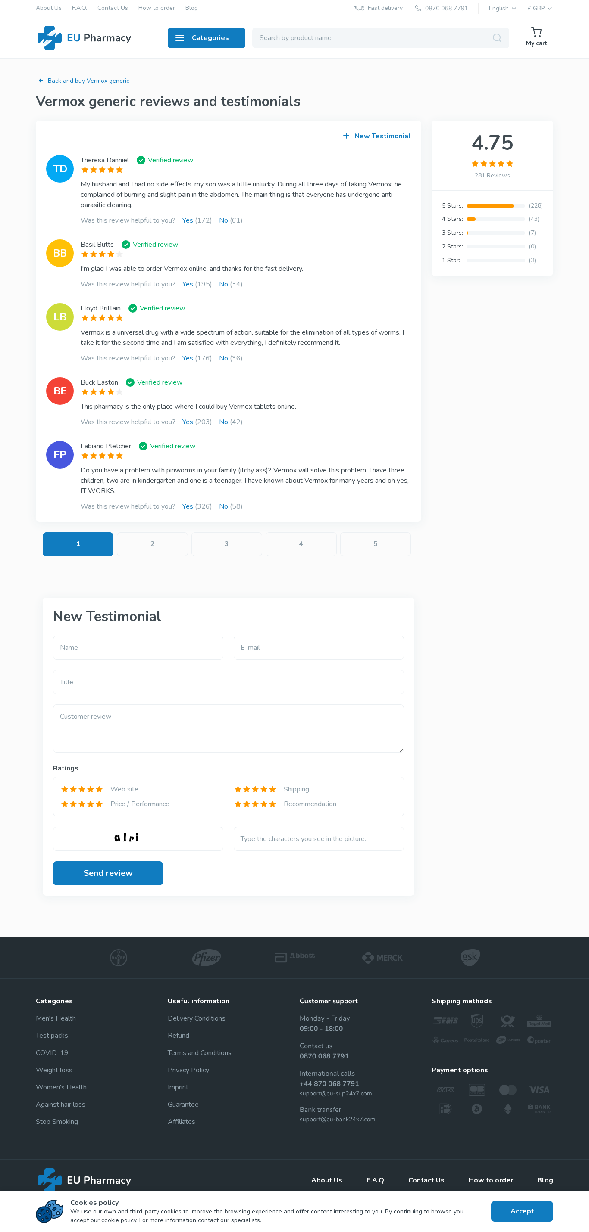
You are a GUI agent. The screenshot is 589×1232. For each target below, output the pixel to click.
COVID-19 (52, 1053)
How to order (156, 8)
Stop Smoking (57, 1121)
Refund (178, 1035)
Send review (108, 873)
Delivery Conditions (197, 1018)
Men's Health (56, 1018)
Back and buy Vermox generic (88, 81)
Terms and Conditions (200, 1053)
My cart (536, 43)
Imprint (178, 1087)
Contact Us (112, 8)
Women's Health (61, 1087)
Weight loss (54, 1070)
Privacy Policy (188, 1070)
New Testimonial (382, 136)
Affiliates (181, 1121)
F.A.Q (375, 1180)
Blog (191, 8)
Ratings (65, 768)
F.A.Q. (79, 8)
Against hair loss (60, 1104)
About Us (49, 8)
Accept (522, 1211)
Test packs (52, 1035)
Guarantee (183, 1104)
